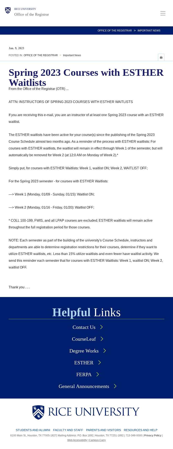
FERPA (84, 374)
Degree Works (84, 351)
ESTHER (83, 362)
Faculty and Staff (68, 430)
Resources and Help (140, 430)
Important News (149, 30)
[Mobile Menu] (163, 13)
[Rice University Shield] (7, 12)
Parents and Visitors (103, 430)
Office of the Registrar (31, 14)
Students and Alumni (33, 430)
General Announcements (84, 386)
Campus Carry (97, 440)
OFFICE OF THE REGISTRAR (115, 30)
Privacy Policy (152, 435)
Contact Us (84, 327)
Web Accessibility (77, 440)
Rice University (25, 9)
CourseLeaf (84, 339)
